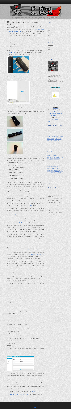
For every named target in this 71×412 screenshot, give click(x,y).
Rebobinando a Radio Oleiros (53, 189)
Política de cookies (58, 2)
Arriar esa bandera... (51, 214)
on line (48, 157)
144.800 (48, 127)
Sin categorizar (50, 44)
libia (60, 153)
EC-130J (52, 127)
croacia (56, 138)
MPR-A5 (34, 26)
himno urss (59, 151)
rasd (54, 172)
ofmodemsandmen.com (24, 222)
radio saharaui (61, 170)
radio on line (57, 170)
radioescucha (49, 168)
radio (61, 162)
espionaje (59, 144)
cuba (60, 138)
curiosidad (48, 140)
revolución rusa (53, 174)
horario (51, 153)
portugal (58, 159)
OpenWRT (31, 205)
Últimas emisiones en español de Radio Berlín (55, 212)
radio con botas (49, 166)
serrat (53, 176)
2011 (61, 183)
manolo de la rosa (49, 155)
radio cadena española (58, 164)
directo (51, 140)
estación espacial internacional (51, 146)
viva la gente (49, 183)
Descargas (42, 2)
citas (60, 134)
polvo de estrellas (52, 159)
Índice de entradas (28, 2)
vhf (59, 181)
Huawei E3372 (12, 52)
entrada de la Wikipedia (13, 214)
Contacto (50, 2)
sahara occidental (49, 176)
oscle (52, 157)
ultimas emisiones (49, 181)
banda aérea (51, 134)
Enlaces (36, 2)
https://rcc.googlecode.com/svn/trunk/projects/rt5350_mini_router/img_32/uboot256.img (25, 249)
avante (48, 134)
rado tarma (52, 172)
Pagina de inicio (17, 2)
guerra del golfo (50, 151)
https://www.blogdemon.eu (55, 119)
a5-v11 (29, 26)
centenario (56, 134)
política (56, 159)
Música (49, 47)
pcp (58, 157)
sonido (55, 176)
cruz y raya (58, 138)
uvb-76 (54, 181)
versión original (57, 181)
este (8, 267)
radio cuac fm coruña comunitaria (56, 166)
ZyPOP (47, 410)
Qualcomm (37, 26)
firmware (10, 27)
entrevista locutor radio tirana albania (52, 144)
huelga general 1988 (54, 153)
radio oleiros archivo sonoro (51, 170)
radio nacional (57, 168)
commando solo (52, 138)
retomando (48, 174)
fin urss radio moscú (58, 146)
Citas (48, 53)
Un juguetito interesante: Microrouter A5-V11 (24, 23)
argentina (53, 132)
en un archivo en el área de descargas (36, 254)
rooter (16, 27)
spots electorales (58, 176)
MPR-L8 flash (59, 127)
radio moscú (53, 168)
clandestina (49, 136)
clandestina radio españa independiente (57, 136)
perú (59, 157)
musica (54, 155)
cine (59, 134)
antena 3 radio (49, 132)
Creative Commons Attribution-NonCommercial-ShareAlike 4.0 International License (56, 113)
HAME (31, 26)
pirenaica (48, 159)
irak (58, 153)
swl (51, 178)
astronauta (59, 132)
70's (50, 127)
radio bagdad (49, 164)
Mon (57, 109)
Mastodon (49, 121)
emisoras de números (57, 142)
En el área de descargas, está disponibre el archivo (17, 394)
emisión (57, 140)
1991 (60, 183)
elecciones (54, 140)
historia (48, 153)
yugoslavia (56, 183)
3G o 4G (38, 39)
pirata (62, 157)
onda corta (60, 155)
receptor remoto (59, 172)
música (56, 155)
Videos (49, 48)
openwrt (13, 27)
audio (62, 132)
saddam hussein (59, 174)
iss (59, 153)
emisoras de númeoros (50, 142)
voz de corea (53, 183)
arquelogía (56, 132)
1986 (58, 183)
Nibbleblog (32, 410)
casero (54, 134)
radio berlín (53, 164)
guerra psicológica (55, 151)
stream (48, 178)
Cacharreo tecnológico (21, 26)
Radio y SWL (50, 51)
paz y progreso (56, 157)
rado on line (48, 172)
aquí (33, 377)
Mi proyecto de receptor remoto (53, 200)
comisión (48, 138)
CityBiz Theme (39, 410)
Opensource (33, 391)
